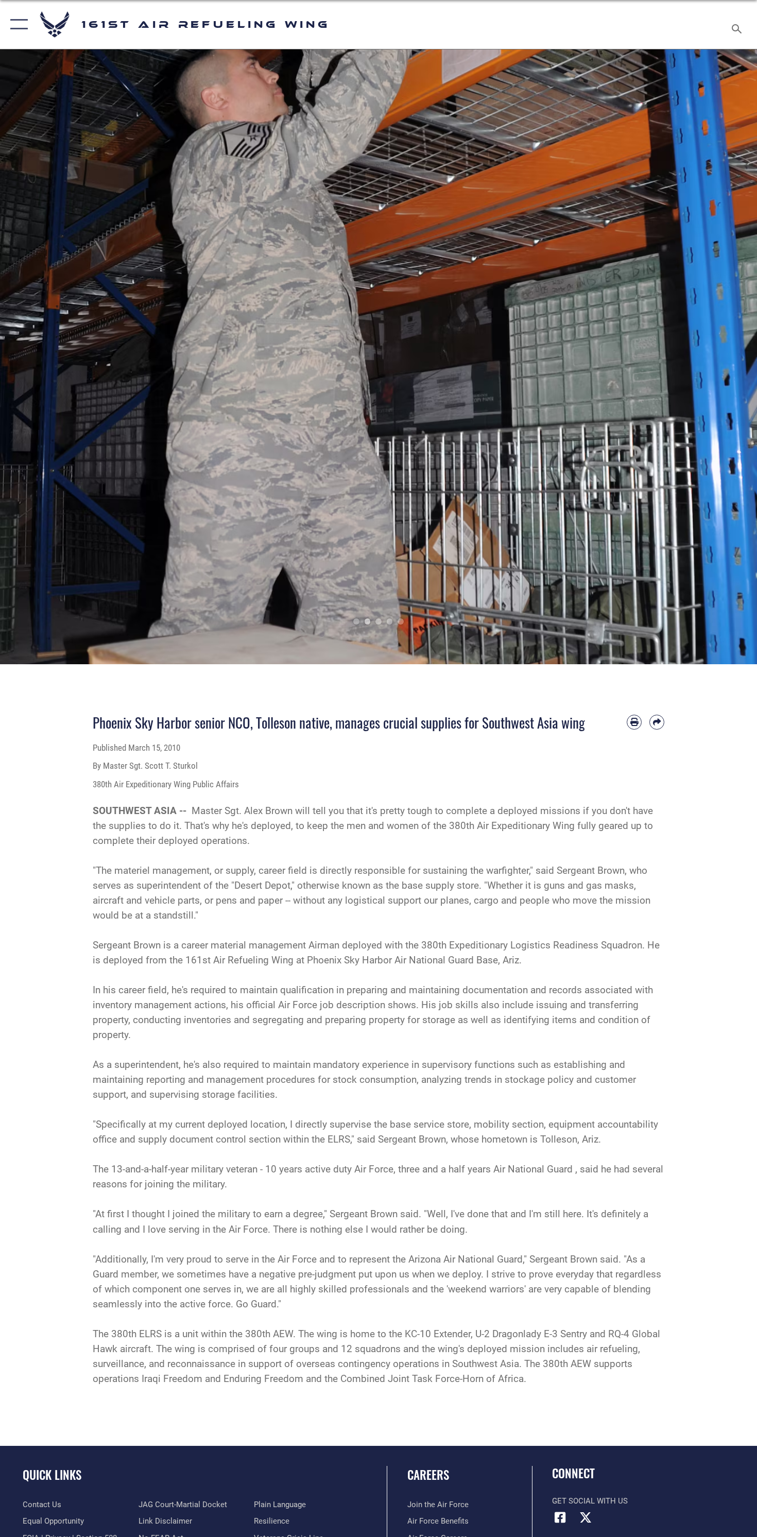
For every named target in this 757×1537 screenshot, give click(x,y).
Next (719, 356)
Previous (38, 356)
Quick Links (52, 1474)
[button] (16, 24)
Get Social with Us (590, 1501)
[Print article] (634, 722)
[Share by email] (656, 722)
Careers (428, 1474)
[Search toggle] (738, 24)
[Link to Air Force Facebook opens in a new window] (559, 1517)
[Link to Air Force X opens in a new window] (585, 1517)
